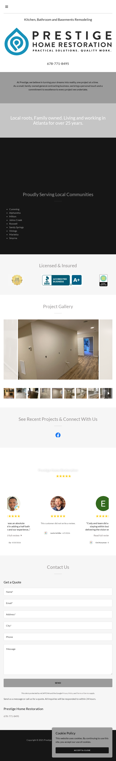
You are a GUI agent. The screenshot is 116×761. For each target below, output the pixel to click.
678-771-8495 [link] (58, 64)
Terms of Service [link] (83, 693)
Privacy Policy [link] (67, 693)
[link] (58, 435)
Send (58, 683)
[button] (16, 7)
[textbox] (58, 592)
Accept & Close (82, 750)
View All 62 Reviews (58, 486)
